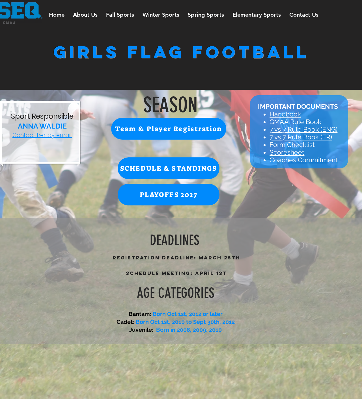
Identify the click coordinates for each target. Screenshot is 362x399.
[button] (85, 15)
